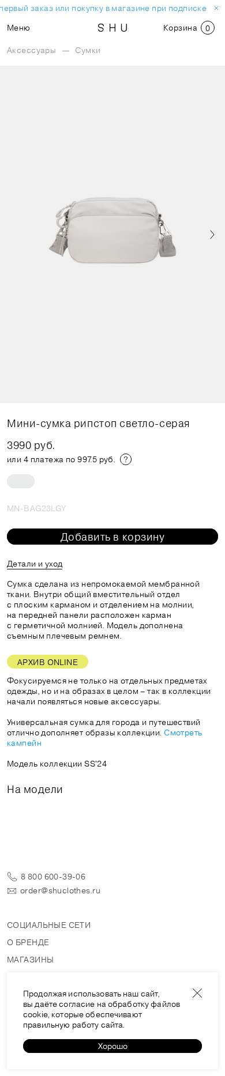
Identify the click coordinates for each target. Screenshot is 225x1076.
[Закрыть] (197, 993)
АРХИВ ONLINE (47, 662)
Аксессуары (31, 50)
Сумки (87, 50)
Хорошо (112, 1046)
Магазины (30, 959)
